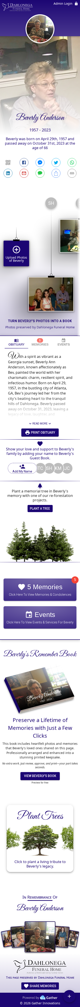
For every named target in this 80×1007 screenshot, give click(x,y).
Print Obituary (42, 432)
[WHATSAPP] (72, 162)
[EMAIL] (24, 173)
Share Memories (42, 986)
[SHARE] (56, 173)
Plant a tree (40, 508)
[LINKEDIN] (8, 173)
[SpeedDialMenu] (69, 996)
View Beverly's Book (40, 776)
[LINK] (72, 173)
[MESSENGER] (40, 162)
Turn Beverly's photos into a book (40, 321)
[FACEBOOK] (24, 162)
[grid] (40, 264)
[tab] (16, 342)
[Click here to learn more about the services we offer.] (40, 967)
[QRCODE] (8, 162)
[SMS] (40, 173)
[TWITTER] (56, 162)
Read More (40, 423)
